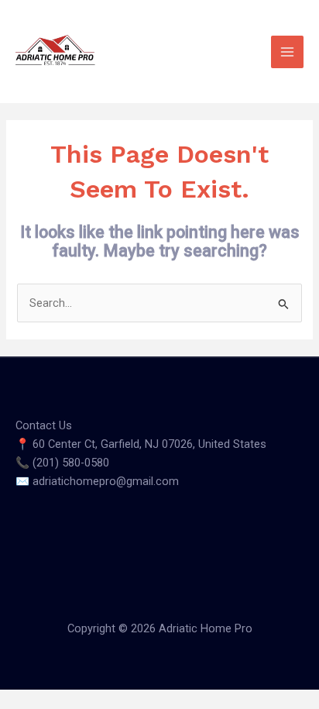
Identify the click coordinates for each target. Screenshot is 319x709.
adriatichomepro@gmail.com (106, 481)
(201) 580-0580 (71, 463)
